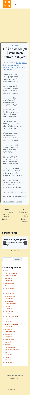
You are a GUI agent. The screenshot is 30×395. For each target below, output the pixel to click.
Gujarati (15, 45)
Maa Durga (8, 334)
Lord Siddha (9, 314)
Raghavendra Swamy (12, 349)
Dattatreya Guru (10, 275)
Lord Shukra (9, 311)
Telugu (9, 69)
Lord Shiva (8, 309)
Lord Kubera (9, 301)
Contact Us (19, 375)
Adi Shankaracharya (11, 273)
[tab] (11, 250)
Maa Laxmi (8, 337)
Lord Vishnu (9, 326)
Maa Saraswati (10, 339)
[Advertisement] (15, 24)
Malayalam (6, 67)
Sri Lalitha (8, 360)
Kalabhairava (9, 283)
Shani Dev (8, 355)
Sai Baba (8, 357)
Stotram (19, 201)
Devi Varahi (8, 280)
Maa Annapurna (10, 332)
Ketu (6, 286)
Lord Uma (8, 321)
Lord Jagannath (10, 296)
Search (17, 259)
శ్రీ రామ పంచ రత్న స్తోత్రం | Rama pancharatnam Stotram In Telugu (15, 242)
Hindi (4, 65)
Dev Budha (8, 278)
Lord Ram (8, 306)
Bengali (18, 63)
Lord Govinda (9, 291)
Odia (12, 67)
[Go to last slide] (4, 243)
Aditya (7, 270)
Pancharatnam (10, 347)
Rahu (6, 352)
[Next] (25, 243)
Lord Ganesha (9, 288)
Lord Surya (8, 319)
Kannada (10, 65)
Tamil (4, 69)
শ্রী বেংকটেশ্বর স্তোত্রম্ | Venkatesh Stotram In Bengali (8, 214)
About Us (10, 375)
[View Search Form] (15, 4)
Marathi (16, 65)
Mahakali (8, 342)
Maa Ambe (8, 329)
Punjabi (17, 67)
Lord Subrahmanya (11, 316)
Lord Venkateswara (8, 201)
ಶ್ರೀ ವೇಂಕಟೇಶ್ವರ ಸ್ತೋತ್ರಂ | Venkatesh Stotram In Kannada (23, 215)
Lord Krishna (9, 298)
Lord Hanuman (10, 293)
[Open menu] (26, 4)
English (24, 63)
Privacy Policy (15, 378)
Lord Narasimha (10, 304)
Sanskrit (23, 67)
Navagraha (8, 344)
